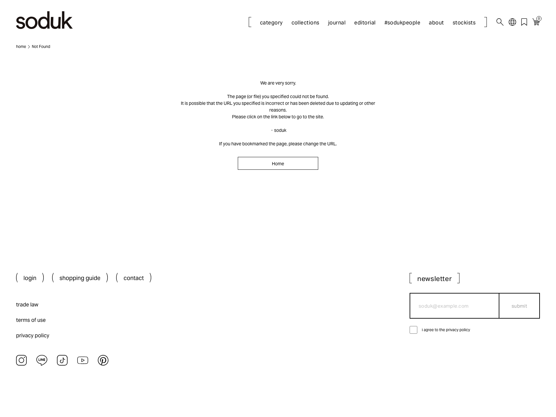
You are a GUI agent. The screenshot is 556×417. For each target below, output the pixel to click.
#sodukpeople (403, 22)
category (271, 22)
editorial (364, 22)
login (29, 278)
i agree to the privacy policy (446, 329)
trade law (27, 304)
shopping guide (80, 278)
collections (306, 22)
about (436, 22)
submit (519, 306)
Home (278, 164)
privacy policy (32, 335)
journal (337, 22)
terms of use (31, 320)
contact (134, 278)
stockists (464, 22)
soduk (280, 130)
